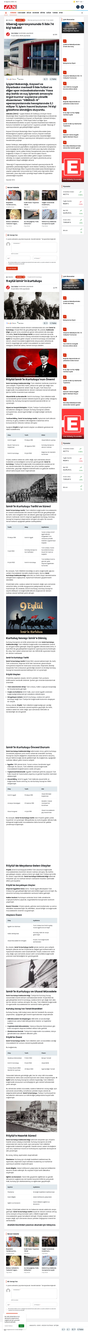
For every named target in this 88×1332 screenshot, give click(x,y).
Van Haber (14, 33)
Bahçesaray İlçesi (69, 63)
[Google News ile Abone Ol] (11, 79)
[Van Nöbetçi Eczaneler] (73, 167)
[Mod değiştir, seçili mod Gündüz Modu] (82, 13)
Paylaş (81, 1329)
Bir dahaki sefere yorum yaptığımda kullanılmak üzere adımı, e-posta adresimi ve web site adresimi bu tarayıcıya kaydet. (32, 263)
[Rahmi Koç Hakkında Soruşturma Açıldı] (49, 218)
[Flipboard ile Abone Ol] (20, 79)
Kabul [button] (21, 1326)
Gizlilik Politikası (9, 1326)
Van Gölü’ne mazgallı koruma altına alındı (70, 88)
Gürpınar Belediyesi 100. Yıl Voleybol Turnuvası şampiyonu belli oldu (72, 78)
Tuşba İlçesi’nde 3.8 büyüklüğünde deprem (71, 30)
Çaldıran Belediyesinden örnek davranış (71, 46)
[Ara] (78, 7)
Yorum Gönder (12, 268)
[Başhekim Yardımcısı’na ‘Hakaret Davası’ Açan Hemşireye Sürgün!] (13, 199)
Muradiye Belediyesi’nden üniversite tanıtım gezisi (72, 147)
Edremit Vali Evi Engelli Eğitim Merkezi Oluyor (70, 136)
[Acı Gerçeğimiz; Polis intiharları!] (31, 218)
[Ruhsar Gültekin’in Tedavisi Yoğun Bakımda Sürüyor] (13, 218)
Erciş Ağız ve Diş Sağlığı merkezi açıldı (71, 114)
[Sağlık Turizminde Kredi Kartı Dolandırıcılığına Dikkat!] (49, 199)
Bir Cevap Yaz (12, 235)
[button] (82, 7)
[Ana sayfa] (6, 12)
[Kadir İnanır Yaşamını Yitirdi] (31, 199)
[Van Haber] (10, 7)
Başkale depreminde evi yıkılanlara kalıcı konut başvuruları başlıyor (71, 104)
